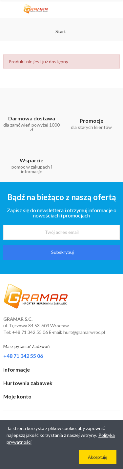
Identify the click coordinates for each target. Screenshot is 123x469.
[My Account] (116, 9)
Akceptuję (97, 457)
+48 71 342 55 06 (23, 356)
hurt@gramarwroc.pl (84, 332)
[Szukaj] (105, 8)
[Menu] (6, 9)
